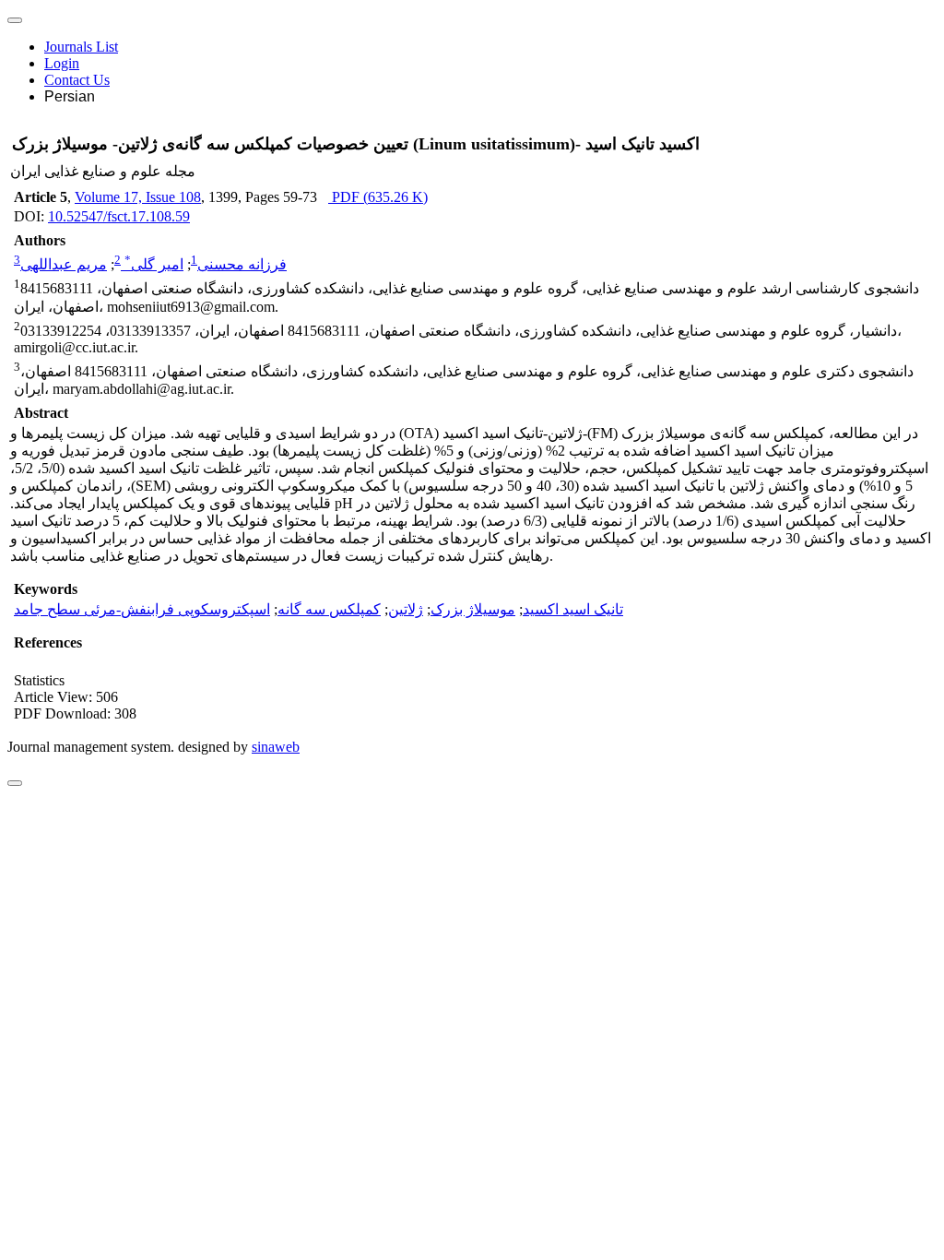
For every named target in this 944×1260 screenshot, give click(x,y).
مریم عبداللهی (63, 264)
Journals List (81, 46)
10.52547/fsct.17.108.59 (119, 216)
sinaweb (276, 747)
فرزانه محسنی (242, 264)
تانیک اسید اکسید (573, 609)
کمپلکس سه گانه (329, 609)
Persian (69, 96)
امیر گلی (153, 264)
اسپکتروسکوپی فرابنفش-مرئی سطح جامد (142, 609)
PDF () (378, 197)
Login (61, 63)
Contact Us (77, 80)
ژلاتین (405, 609)
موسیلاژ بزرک (473, 609)
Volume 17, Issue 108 (138, 197)
